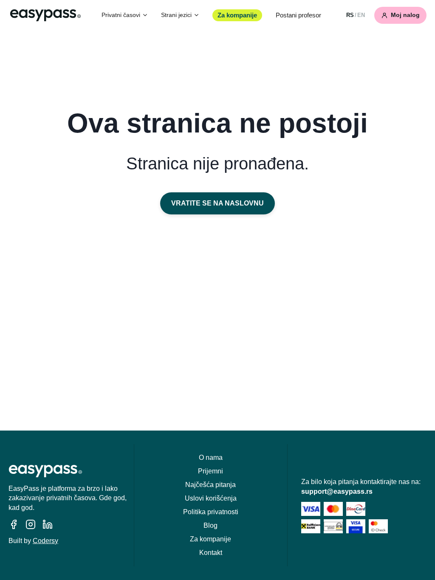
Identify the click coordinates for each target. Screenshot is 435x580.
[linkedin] (47, 524)
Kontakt (210, 552)
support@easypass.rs (337, 491)
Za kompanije (237, 15)
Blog (210, 525)
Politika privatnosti (210, 511)
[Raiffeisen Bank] (310, 526)
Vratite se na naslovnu (217, 203)
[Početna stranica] (45, 15)
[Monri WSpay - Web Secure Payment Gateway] (333, 526)
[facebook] (13, 524)
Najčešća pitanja (210, 484)
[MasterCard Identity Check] (378, 526)
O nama (211, 457)
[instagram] (30, 524)
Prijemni (210, 471)
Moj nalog (405, 15)
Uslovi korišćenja (211, 498)
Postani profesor (298, 15)
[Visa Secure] (355, 526)
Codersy (45, 540)
